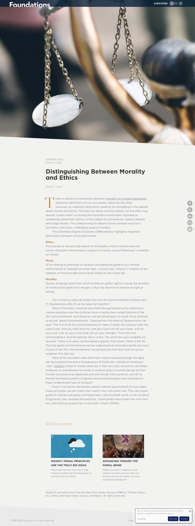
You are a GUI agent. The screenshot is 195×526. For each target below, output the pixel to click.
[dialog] (163, 515)
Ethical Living (53, 162)
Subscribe (161, 3)
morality (59, 366)
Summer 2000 (54, 159)
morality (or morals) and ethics (126, 198)
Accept (184, 519)
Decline (173, 519)
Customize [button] (141, 519)
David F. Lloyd (54, 186)
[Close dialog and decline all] (190, 510)
